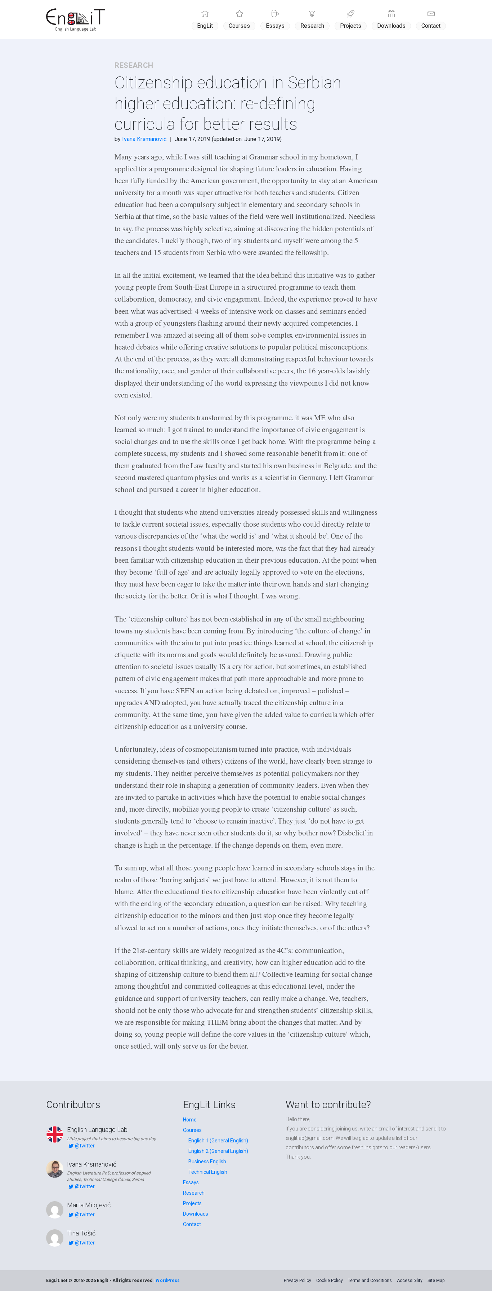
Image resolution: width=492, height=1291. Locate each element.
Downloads (391, 25)
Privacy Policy (297, 1280)
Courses (239, 25)
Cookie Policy (329, 1280)
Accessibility (409, 1280)
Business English (207, 1161)
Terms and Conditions (370, 1280)
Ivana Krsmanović (144, 139)
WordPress (168, 1280)
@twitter (85, 1146)
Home (190, 1120)
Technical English (207, 1172)
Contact (430, 25)
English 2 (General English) (218, 1151)
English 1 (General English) (218, 1140)
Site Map (436, 1280)
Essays (275, 25)
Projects (350, 25)
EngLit (205, 25)
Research (312, 25)
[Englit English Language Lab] (75, 19)
